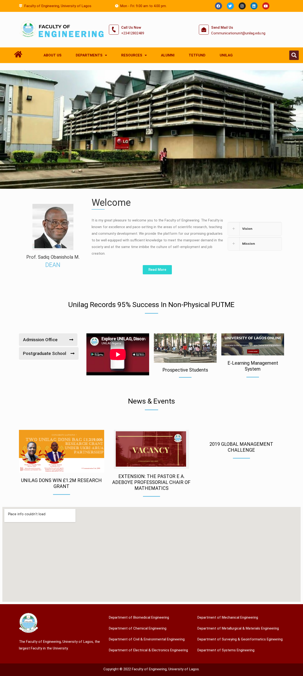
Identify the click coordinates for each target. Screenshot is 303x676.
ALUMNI (167, 55)
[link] (255, 229)
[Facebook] (218, 5)
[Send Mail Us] (204, 30)
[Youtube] (265, 5)
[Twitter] (230, 5)
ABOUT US (53, 55)
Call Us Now (131, 27)
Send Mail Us (222, 27)
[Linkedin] (254, 5)
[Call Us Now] (114, 30)
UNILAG (226, 55)
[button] (294, 55)
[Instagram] (242, 5)
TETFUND (197, 55)
